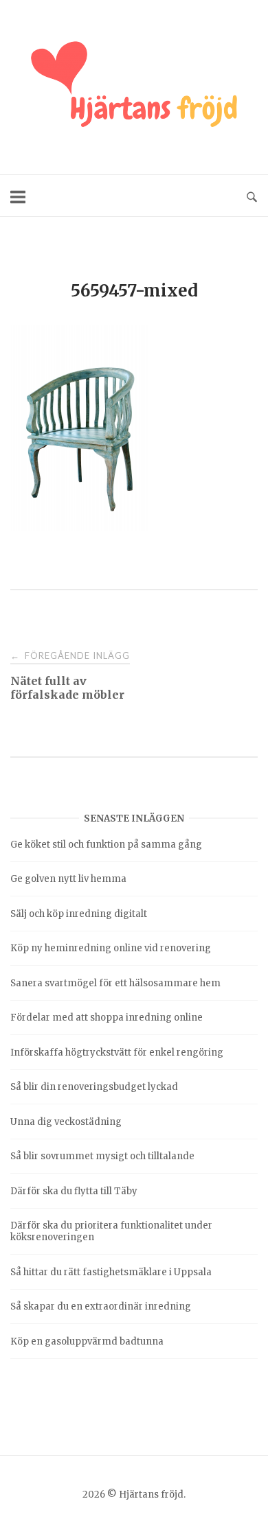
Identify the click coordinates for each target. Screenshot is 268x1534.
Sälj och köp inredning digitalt (78, 914)
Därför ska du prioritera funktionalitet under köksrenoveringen (111, 1231)
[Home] (134, 87)
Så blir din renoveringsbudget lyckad (94, 1087)
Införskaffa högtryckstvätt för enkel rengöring (116, 1052)
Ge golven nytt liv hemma (68, 879)
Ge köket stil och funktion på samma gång (106, 844)
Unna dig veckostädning (66, 1122)
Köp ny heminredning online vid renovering (110, 948)
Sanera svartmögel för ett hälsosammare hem (115, 983)
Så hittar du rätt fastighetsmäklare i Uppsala (111, 1272)
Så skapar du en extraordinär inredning (100, 1306)
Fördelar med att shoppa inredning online (106, 1017)
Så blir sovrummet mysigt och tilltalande (102, 1156)
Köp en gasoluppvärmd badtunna (87, 1341)
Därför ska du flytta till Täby (73, 1191)
